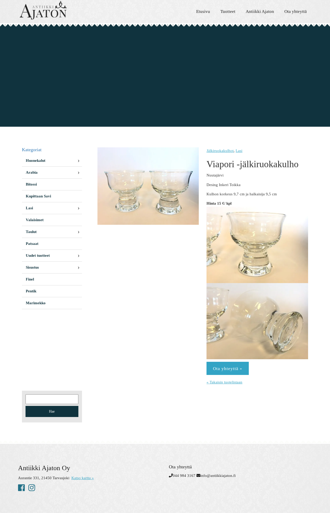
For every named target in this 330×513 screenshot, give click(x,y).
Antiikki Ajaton (260, 11)
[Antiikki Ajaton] (64, 10)
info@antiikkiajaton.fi (218, 476)
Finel (30, 279)
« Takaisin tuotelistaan (224, 382)
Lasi (239, 151)
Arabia (32, 172)
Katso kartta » (82, 478)
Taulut (31, 232)
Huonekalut (35, 160)
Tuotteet (227, 11)
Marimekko (36, 303)
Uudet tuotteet (38, 255)
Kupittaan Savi (38, 196)
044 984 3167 (184, 476)
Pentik (31, 291)
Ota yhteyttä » (227, 368)
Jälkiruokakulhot (220, 151)
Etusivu (203, 11)
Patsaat (32, 244)
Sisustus (32, 267)
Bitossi (31, 184)
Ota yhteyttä (295, 11)
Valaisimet (35, 220)
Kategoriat (32, 149)
